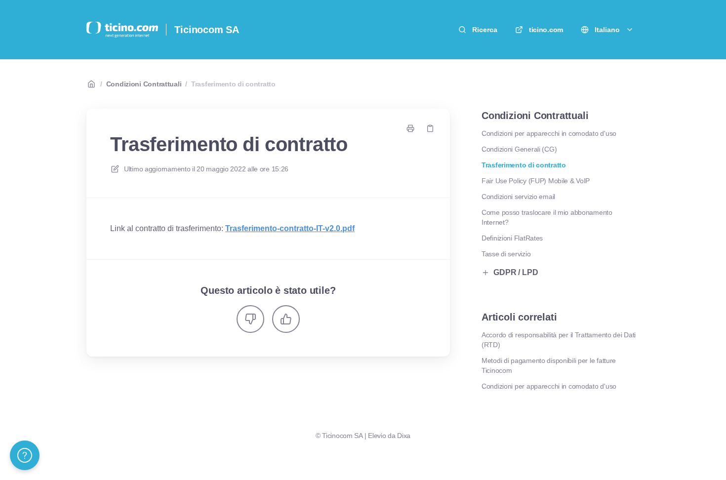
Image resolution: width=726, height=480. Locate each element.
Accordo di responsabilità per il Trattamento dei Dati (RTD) (559, 340)
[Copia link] (430, 128)
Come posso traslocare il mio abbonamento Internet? (547, 217)
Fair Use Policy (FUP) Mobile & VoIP (536, 181)
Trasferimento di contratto (233, 84)
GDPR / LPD (515, 272)
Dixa (403, 436)
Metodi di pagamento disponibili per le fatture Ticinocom (549, 365)
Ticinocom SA (206, 29)
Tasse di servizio (506, 254)
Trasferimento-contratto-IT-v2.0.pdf (290, 228)
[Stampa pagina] (410, 128)
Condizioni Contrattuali (144, 84)
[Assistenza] (25, 455)
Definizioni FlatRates (512, 238)
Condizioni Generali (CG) (519, 149)
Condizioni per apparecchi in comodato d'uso (549, 133)
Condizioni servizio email (518, 196)
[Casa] (122, 29)
